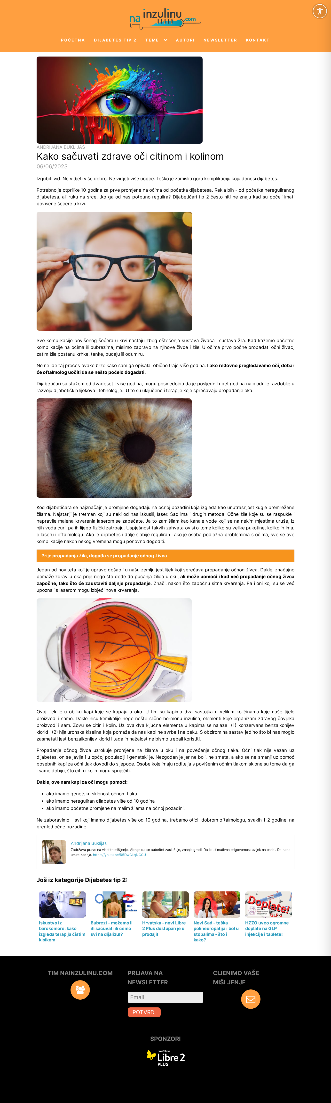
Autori (185, 40)
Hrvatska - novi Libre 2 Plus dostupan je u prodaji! (164, 928)
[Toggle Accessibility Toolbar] (319, 11)
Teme (152, 40)
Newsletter (220, 40)
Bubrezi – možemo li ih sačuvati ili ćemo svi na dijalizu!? (112, 928)
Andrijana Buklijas (61, 147)
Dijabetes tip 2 (115, 40)
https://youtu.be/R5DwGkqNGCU (119, 855)
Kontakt (258, 40)
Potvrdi (144, 1012)
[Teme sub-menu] (166, 40)
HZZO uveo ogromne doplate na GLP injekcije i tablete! (267, 928)
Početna (73, 40)
